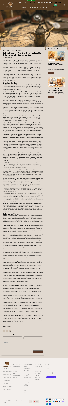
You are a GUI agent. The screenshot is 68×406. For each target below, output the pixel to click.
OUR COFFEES (21, 2)
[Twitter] (7, 334)
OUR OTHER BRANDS (26, 388)
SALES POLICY (27, 380)
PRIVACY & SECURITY (26, 378)
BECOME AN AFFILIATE (26, 374)
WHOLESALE (16, 380)
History (4, 329)
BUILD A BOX (16, 372)
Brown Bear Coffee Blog (12, 50)
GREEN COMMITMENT (27, 370)
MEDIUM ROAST (37, 369)
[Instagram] (50, 376)
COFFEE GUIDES (33, 7)
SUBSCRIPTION (31, 1)
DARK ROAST (37, 372)
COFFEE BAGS (37, 376)
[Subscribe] (64, 371)
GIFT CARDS (37, 382)
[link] (7, 367)
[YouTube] (55, 376)
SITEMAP (26, 391)
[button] (3, 4)
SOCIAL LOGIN (27, 385)
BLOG (25, 393)
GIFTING (15, 374)
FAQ (25, 395)
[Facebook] (4, 334)
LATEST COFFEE (37, 380)
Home (4, 50)
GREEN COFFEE (37, 374)
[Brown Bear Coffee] (10, 5)
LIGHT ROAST (37, 367)
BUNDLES (36, 378)
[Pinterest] (10, 334)
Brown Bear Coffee (13, 403)
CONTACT (24, 7)
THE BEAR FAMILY (28, 367)
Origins (9, 329)
